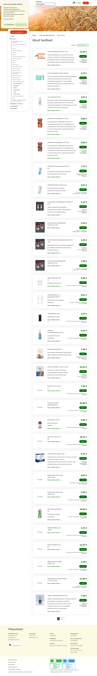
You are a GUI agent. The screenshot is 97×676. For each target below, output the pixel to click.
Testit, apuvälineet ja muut (18, 81)
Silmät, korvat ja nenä (17, 75)
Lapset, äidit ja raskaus (17, 66)
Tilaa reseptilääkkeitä (18, 32)
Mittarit (15, 87)
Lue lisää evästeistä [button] (8, 18)
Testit (14, 92)
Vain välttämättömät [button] (9, 24)
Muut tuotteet (16, 90)
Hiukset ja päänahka (16, 58)
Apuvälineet (16, 85)
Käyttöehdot (11, 664)
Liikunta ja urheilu (16, 68)
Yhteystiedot (13, 108)
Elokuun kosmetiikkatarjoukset (19, 44)
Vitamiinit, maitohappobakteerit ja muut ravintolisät (19, 100)
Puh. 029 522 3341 (66, 672)
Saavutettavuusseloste (14, 669)
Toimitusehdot (12, 662)
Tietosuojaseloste (13, 667)
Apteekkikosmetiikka (16, 50)
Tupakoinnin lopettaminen (18, 96)
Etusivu (12, 36)
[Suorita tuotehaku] (59, 1)
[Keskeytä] (1, 30)
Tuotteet (13, 39)
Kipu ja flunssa (15, 64)
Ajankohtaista (14, 106)
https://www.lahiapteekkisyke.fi (58, 645)
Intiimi (13, 62)
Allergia (14, 48)
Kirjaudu (86, 3)
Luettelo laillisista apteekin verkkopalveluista (20, 672)
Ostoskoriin (83, 56)
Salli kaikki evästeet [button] (21, 24)
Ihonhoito (14, 60)
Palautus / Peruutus (17, 103)
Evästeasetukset (12, 660)
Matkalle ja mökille (16, 70)
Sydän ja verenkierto (16, 79)
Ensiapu (14, 54)
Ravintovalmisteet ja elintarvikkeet (16, 73)
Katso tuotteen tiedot (53, 65)
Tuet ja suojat (16, 94)
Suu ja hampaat (15, 77)
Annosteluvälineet (17, 83)
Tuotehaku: (39, 1)
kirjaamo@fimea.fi (55, 672)
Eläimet (14, 52)
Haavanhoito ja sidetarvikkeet (18, 56)
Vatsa (13, 98)
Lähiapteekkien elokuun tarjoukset (17, 42)
